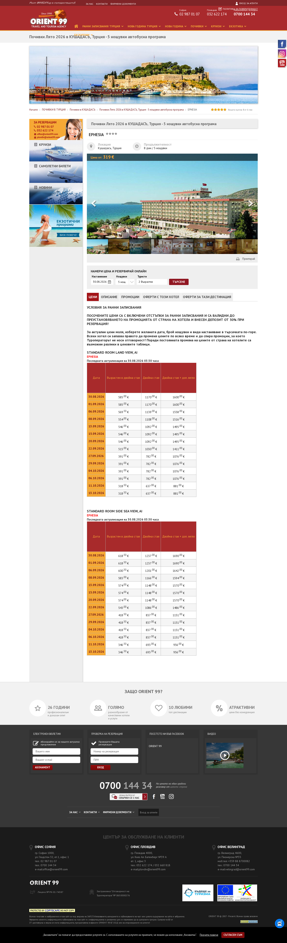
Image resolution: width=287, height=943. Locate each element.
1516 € (178, 419)
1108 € (151, 419)
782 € (151, 456)
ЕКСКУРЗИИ (82, 35)
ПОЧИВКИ (197, 26)
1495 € (178, 427)
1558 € (178, 412)
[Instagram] (282, 58)
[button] (251, 204)
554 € (123, 419)
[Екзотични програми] (56, 246)
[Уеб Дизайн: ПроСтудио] (249, 921)
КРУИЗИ (216, 26)
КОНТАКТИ (102, 3)
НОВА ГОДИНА (174, 26)
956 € (178, 645)
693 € (151, 645)
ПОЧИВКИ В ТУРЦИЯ (54, 109)
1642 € (178, 571)
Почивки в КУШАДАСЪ (82, 109)
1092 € (151, 427)
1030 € (151, 449)
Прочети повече (209, 935)
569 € (123, 412)
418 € (123, 615)
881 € (178, 486)
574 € (123, 585)
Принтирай (248, 258)
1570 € (178, 585)
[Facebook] (282, 48)
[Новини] (56, 203)
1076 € (178, 456)
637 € (151, 486)
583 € (123, 578)
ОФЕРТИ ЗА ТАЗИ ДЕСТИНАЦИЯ (207, 297)
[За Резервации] (56, 139)
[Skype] (128, 799)
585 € (123, 404)
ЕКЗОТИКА (236, 26)
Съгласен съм (233, 935)
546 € (123, 427)
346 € (123, 645)
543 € (123, 608)
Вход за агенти (248, 3)
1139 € (151, 412)
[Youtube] (282, 67)
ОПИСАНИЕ (109, 297)
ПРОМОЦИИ (130, 297)
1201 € (151, 571)
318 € (123, 486)
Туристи (142, 276)
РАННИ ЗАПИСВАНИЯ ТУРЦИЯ (101, 26)
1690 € (178, 563)
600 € (123, 571)
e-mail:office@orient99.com (51, 869)
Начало (33, 109)
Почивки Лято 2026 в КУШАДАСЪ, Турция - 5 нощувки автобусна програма (141, 109)
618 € (123, 563)
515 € (123, 449)
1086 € (151, 608)
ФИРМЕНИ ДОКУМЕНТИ (123, 3)
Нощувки (121, 276)
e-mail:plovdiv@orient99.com (148, 869)
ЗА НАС (89, 3)
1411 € (178, 449)
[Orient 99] (48, 29)
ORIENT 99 (155, 746)
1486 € (178, 608)
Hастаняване (99, 276)
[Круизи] (56, 161)
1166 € (151, 578)
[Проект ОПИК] (237, 893)
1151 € (178, 615)
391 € (123, 456)
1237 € (151, 563)
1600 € (178, 404)
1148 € (151, 585)
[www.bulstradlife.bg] (52, 911)
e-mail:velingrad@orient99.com (236, 869)
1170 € (151, 404)
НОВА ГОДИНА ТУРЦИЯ (143, 26)
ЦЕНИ (93, 297)
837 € (151, 615)
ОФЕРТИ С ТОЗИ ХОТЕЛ (161, 297)
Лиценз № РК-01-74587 (50, 892)
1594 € (178, 578)
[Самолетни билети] (56, 182)
